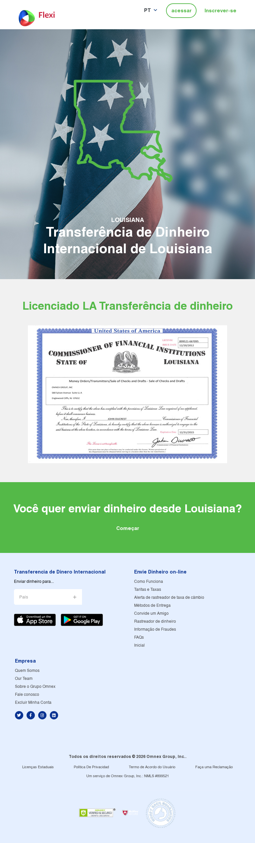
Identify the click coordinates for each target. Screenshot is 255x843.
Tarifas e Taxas (147, 589)
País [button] (23, 597)
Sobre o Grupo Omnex (35, 686)
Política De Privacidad (91, 767)
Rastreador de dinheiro (155, 621)
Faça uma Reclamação (214, 767)
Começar (127, 528)
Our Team (24, 679)
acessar (181, 10)
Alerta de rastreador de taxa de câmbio (169, 597)
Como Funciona (148, 581)
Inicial (139, 645)
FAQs (139, 637)
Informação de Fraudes (155, 629)
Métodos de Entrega (152, 605)
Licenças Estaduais (38, 767)
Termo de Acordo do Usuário (152, 767)
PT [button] (147, 10)
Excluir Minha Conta (33, 702)
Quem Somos (27, 671)
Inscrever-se (220, 10)
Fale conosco (27, 694)
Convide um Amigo (151, 613)
